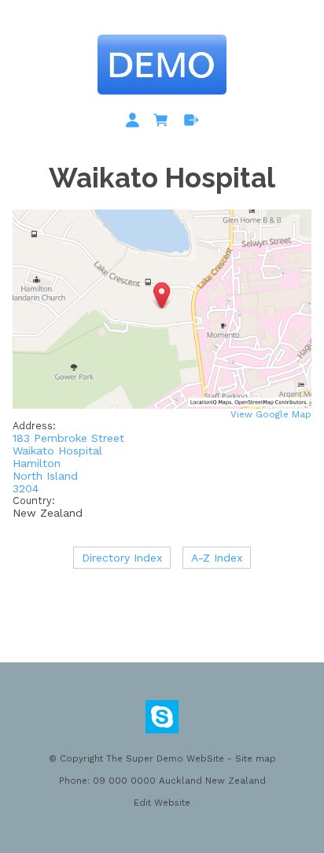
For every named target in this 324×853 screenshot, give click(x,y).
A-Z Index (216, 557)
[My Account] (135, 122)
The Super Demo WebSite (165, 758)
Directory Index (122, 557)
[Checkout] (191, 122)
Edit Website (162, 802)
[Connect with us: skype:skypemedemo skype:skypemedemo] (162, 720)
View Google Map (270, 414)
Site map (255, 758)
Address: (34, 426)
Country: (34, 500)
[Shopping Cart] (164, 122)
